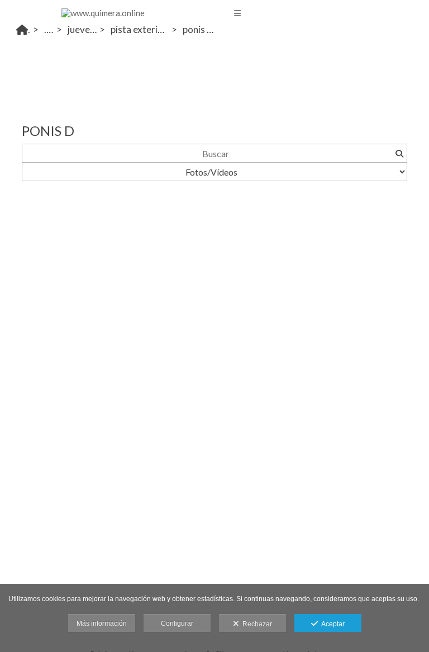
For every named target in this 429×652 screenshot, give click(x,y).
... (47, 29)
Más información (102, 623)
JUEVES (81, 29)
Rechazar (255, 624)
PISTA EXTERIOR (139, 29)
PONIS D (197, 29)
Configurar (177, 623)
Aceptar (331, 624)
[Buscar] (399, 153)
